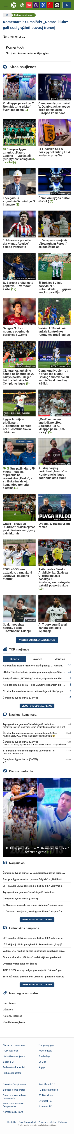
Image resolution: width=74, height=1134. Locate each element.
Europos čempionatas (14, 1089)
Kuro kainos (9, 1003)
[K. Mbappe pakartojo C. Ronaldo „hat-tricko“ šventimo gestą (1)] (37, 817)
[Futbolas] (6, 15)
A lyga (41, 1067)
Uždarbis (8, 1009)
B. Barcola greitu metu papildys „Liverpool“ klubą (31, 750)
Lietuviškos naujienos (14, 1056)
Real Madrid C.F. (47, 1084)
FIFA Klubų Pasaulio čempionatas (13, 1105)
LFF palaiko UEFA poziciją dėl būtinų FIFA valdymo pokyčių (36, 886)
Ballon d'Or (8, 1061)
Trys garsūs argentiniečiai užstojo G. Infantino (28, 724)
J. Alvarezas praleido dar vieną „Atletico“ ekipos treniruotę (35, 905)
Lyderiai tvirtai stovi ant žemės (20, 963)
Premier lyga (45, 1050)
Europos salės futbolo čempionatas (14, 1096)
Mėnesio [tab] (59, 659)
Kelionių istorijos (12, 1016)
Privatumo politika (47, 1122)
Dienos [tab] (14, 659)
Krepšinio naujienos (14, 1022)
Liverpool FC (45, 1101)
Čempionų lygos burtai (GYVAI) (20, 697)
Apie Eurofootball (27, 1122)
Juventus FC (45, 1106)
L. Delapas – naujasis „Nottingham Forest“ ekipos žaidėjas (35, 911)
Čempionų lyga (46, 1045)
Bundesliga (44, 1056)
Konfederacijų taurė (13, 1112)
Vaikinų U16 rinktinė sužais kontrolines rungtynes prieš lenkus (38, 951)
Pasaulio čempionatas (14, 1084)
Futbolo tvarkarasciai (14, 1067)
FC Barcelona (45, 1095)
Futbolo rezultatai (12, 1073)
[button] (6, 5)
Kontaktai (12, 1122)
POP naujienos (10, 1050)
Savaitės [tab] (37, 659)
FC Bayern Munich (48, 1089)
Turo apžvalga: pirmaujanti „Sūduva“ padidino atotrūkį (33, 976)
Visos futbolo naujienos (37, 639)
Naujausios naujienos (14, 1045)
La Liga (42, 1061)
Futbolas (62, 1122)
